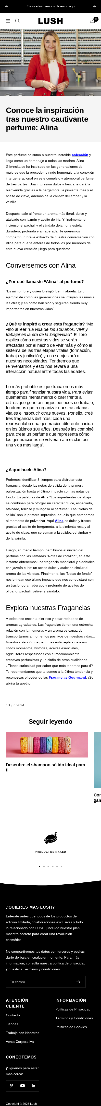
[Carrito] (92, 21)
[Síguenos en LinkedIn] (33, 1085)
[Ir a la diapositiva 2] (44, 866)
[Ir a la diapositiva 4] (52, 866)
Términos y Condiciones (74, 1018)
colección (80, 155)
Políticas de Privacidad (72, 1009)
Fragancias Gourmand (67, 677)
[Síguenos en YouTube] (22, 1085)
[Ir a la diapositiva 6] (61, 866)
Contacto (13, 1015)
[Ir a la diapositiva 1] (39, 866)
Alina (59, 521)
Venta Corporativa (20, 1042)
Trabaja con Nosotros (22, 1033)
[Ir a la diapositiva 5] (57, 866)
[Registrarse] (78, 982)
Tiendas (12, 1024)
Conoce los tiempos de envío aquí (51, 6)
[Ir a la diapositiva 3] (48, 866)
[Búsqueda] (17, 21)
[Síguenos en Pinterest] (11, 1085)
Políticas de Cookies (71, 1027)
